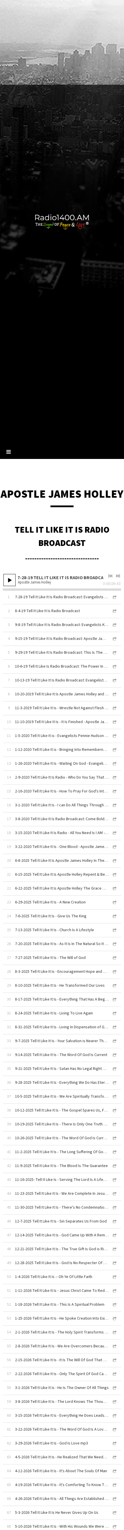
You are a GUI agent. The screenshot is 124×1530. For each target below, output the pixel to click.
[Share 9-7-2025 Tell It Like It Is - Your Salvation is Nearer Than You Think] (114, 1041)
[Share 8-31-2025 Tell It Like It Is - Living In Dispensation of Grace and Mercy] (114, 1027)
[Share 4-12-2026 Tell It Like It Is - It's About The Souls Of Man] (114, 1471)
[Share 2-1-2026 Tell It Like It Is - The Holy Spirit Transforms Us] (114, 1332)
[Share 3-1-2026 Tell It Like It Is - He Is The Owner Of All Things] (114, 1388)
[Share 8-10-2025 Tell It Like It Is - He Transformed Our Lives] (114, 985)
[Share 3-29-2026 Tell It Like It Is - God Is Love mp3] (114, 1443)
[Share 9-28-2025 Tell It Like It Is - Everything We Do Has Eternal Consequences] (114, 1082)
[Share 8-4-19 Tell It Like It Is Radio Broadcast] (114, 611)
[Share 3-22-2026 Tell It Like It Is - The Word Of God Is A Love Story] (114, 1429)
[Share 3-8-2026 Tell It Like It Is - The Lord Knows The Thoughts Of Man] (114, 1401)
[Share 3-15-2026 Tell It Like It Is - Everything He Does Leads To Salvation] (114, 1415)
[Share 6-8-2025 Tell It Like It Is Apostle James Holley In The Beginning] (114, 860)
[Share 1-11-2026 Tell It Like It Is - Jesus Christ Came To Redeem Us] (114, 1290)
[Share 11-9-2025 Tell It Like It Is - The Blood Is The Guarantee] (114, 1166)
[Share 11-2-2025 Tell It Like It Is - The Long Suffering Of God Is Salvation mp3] (114, 1152)
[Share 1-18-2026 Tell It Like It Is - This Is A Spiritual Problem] (114, 1304)
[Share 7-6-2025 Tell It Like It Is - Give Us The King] (114, 916)
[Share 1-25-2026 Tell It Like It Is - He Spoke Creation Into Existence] (114, 1318)
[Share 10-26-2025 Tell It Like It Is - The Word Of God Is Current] (114, 1138)
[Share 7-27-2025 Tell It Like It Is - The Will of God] (114, 958)
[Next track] (118, 576)
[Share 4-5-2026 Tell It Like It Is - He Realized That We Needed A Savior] (114, 1457)
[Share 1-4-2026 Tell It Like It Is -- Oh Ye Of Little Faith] (114, 1277)
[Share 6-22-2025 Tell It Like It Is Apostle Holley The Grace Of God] (114, 888)
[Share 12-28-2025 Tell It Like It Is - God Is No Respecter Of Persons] (114, 1263)
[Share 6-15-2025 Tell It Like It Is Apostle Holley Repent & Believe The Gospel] (114, 874)
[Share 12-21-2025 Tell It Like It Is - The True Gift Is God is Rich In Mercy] (114, 1249)
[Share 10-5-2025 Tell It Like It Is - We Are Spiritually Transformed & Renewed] (114, 1096)
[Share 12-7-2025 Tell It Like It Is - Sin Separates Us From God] (114, 1221)
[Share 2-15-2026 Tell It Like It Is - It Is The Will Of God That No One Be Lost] (114, 1360)
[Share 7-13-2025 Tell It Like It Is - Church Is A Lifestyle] (114, 930)
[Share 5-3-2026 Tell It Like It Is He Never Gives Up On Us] (114, 1512)
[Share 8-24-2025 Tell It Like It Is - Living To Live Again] (114, 1013)
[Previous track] (110, 576)
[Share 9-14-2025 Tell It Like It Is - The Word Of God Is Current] (114, 1055)
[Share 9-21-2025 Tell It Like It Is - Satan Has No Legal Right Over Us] (114, 1069)
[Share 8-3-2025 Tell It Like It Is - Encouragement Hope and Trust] (114, 971)
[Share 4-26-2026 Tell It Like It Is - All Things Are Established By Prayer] (114, 1499)
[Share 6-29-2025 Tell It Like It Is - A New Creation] (114, 902)
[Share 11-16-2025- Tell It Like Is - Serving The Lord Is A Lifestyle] (114, 1179)
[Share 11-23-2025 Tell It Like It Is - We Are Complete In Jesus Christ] (114, 1193)
